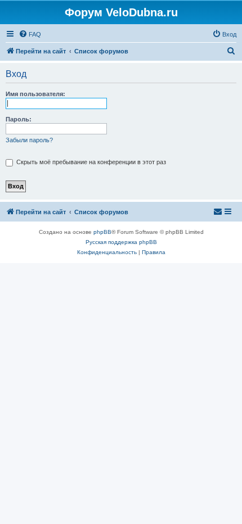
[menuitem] (30, 34)
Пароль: (19, 119)
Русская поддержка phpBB (121, 242)
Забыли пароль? (29, 140)
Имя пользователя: (35, 94)
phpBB (102, 232)
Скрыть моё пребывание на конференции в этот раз (90, 162)
